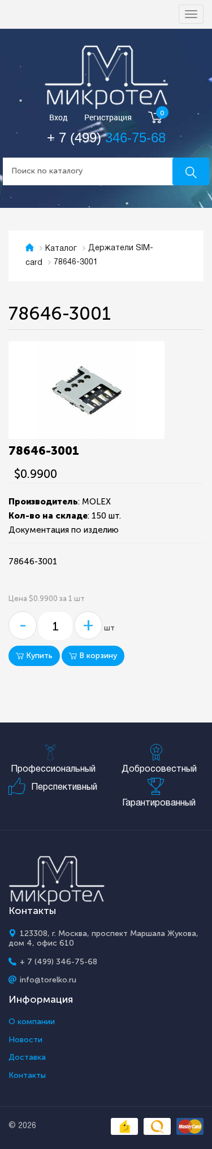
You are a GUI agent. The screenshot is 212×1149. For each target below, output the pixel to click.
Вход (58, 118)
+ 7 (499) (106, 137)
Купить (38, 655)
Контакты (27, 1075)
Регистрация (108, 118)
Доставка (27, 1057)
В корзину (97, 655)
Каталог (61, 249)
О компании (31, 1021)
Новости (25, 1039)
